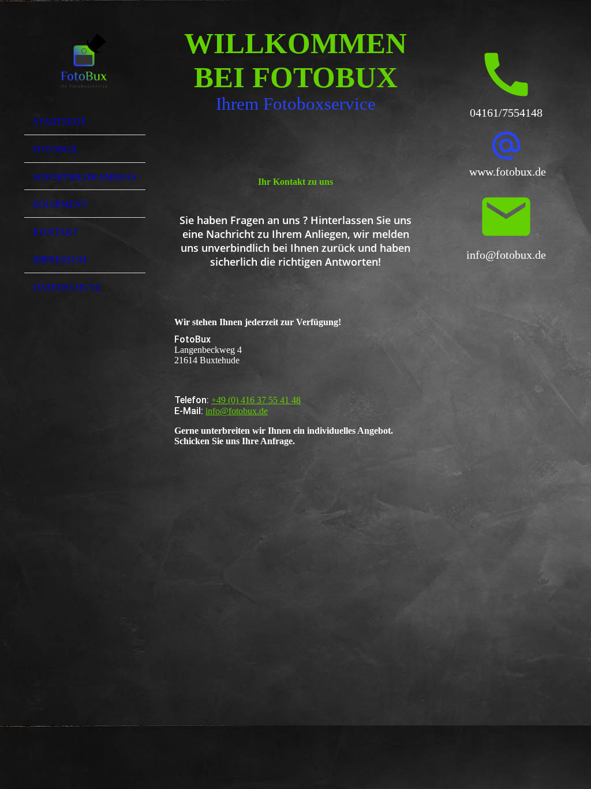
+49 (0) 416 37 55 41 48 (256, 400)
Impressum (60, 260)
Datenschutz (67, 287)
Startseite (60, 121)
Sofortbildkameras (85, 177)
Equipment (60, 204)
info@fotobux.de (236, 411)
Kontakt (55, 232)
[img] (85, 59)
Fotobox (55, 149)
